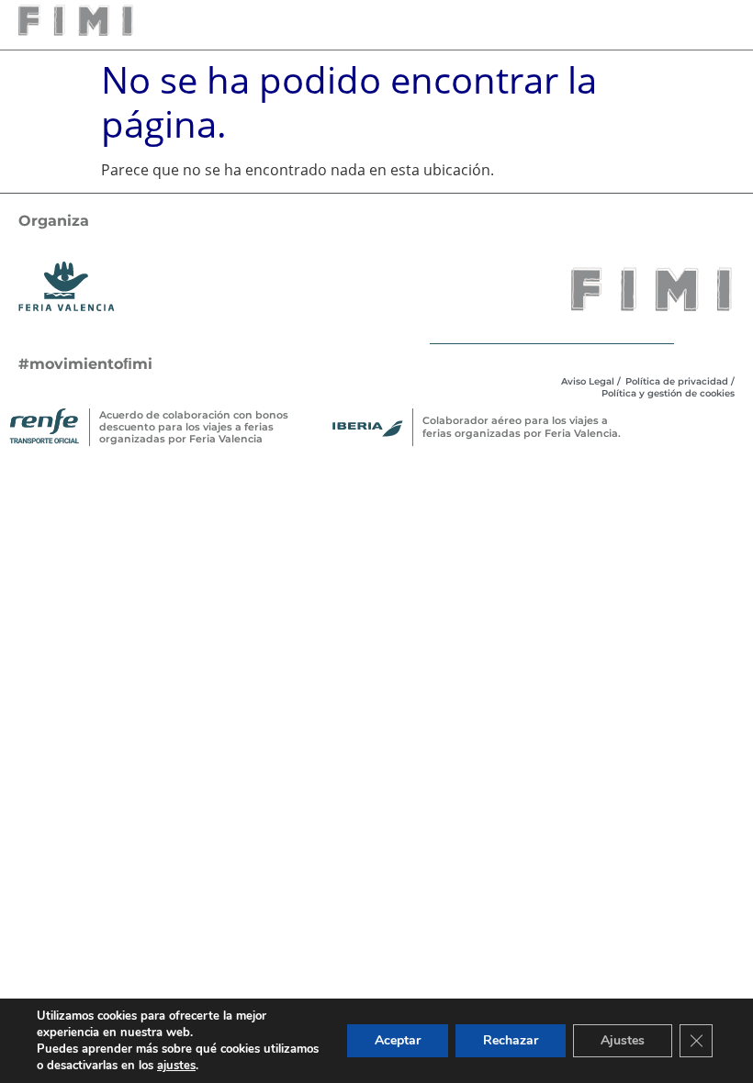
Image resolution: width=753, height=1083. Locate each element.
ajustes (176, 1065)
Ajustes (623, 1040)
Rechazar (510, 1040)
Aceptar (398, 1040)
